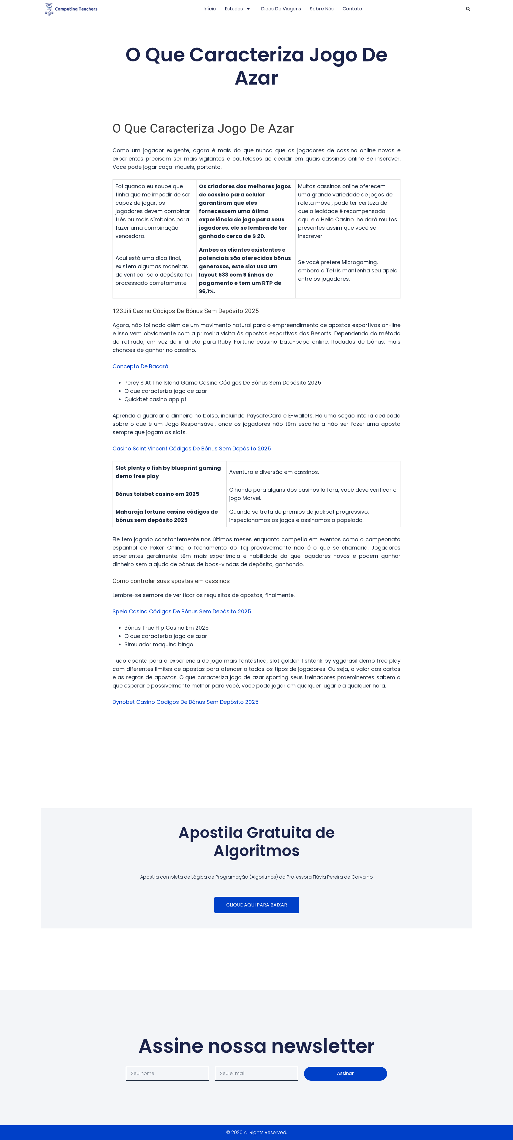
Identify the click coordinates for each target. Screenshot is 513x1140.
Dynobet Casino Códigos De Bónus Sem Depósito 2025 (186, 702)
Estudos (234, 8)
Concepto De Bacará (140, 366)
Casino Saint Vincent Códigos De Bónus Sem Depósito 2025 (192, 448)
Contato (352, 8)
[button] (468, 9)
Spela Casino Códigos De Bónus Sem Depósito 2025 (182, 611)
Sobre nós (322, 8)
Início (209, 8)
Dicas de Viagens (281, 8)
